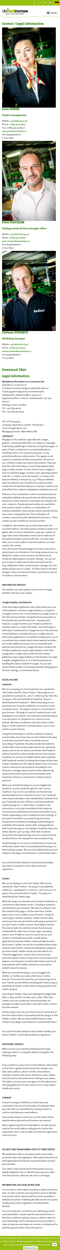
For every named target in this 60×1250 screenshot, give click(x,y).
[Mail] (41, 3)
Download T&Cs (14, 370)
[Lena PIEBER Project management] (29, 67)
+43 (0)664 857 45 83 (18, 121)
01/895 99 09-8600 (17, 124)
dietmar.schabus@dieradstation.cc (16, 351)
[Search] (51, 3)
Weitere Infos (30, 1248)
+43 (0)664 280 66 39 (19, 344)
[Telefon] (36, 3)
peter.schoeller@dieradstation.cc (16, 241)
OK (54, 1244)
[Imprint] (46, 3)
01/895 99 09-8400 (17, 347)
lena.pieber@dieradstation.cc (14, 131)
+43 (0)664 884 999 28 (19, 234)
